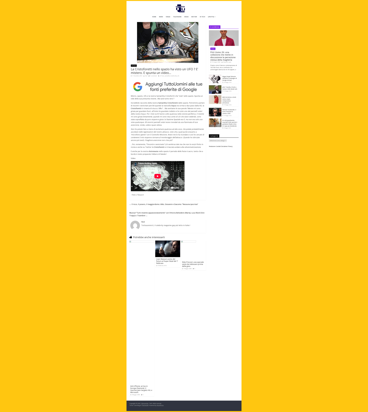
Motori (194, 17)
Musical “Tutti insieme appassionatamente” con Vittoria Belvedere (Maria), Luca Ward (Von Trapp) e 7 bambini (166, 214)
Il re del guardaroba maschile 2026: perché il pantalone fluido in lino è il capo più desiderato (229, 123)
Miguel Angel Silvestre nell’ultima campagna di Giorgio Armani (229, 78)
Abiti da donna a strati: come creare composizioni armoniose (229, 100)
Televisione (177, 17)
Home (154, 17)
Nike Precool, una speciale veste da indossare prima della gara (193, 264)
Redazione (212, 146)
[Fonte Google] (168, 87)
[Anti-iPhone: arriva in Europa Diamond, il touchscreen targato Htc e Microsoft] (141, 242)
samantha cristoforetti (171, 76)
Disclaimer (224, 146)
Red (146, 76)
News (161, 17)
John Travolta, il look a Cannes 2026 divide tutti (229, 88)
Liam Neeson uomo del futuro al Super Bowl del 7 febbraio (167, 261)
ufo (178, 76)
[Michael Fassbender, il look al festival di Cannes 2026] (215, 109)
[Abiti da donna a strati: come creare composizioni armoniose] (215, 96)
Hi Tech (202, 17)
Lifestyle (211, 17)
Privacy (230, 146)
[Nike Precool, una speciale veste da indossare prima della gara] (188, 242)
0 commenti (153, 76)
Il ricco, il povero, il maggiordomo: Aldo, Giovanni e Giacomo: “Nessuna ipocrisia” (163, 204)
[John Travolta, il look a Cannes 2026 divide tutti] (215, 86)
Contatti (218, 146)
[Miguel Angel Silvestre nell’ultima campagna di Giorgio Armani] (215, 76)
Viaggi (168, 17)
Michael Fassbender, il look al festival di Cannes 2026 (229, 111)
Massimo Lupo (227, 62)
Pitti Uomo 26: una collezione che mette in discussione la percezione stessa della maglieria (223, 56)
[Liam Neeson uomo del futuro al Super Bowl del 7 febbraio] (167, 242)
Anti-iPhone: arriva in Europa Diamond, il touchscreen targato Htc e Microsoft (141, 389)
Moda (186, 17)
